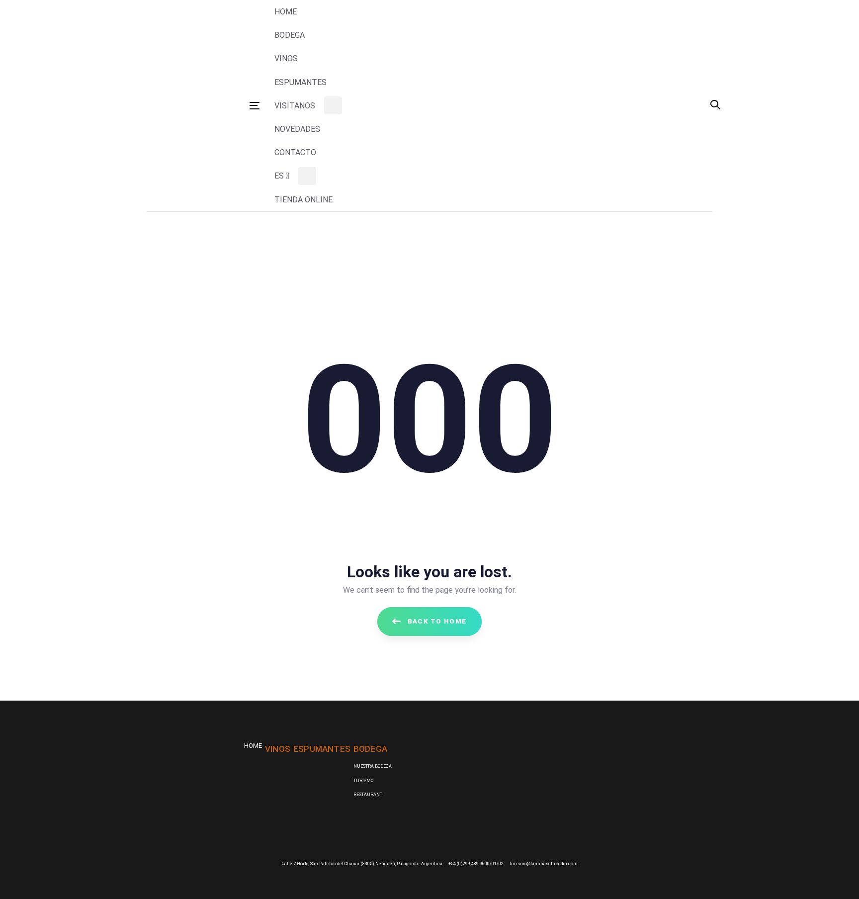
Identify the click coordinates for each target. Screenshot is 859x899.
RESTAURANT (367, 794)
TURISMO (363, 780)
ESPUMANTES (321, 749)
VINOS (277, 749)
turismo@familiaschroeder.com (544, 863)
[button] (715, 105)
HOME (253, 745)
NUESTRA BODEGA (372, 766)
